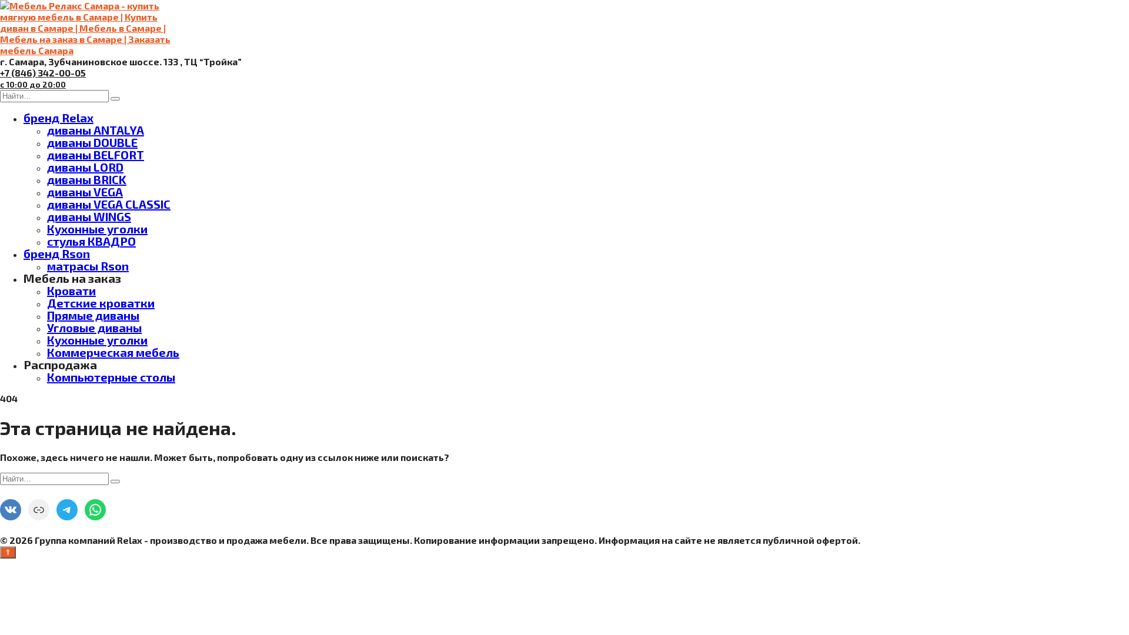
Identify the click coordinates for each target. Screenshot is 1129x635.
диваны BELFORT (95, 155)
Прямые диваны (93, 315)
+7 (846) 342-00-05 (43, 78)
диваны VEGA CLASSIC (109, 204)
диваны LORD (85, 167)
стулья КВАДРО (91, 241)
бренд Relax (58, 118)
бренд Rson (57, 253)
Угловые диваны (94, 327)
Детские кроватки (101, 303)
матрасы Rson (88, 266)
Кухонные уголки (97, 229)
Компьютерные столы (111, 377)
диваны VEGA (85, 192)
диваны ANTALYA (95, 130)
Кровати (71, 290)
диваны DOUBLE (92, 142)
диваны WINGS (89, 216)
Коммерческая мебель (113, 352)
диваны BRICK (86, 179)
